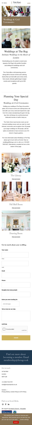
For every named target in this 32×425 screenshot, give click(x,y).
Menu (5, 3)
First (3, 258)
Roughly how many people (9, 290)
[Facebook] (6, 404)
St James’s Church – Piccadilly (17, 409)
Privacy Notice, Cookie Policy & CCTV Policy (14, 392)
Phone (3, 280)
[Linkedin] (9, 404)
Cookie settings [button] (24, 419)
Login (28, 3)
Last (3, 267)
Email (3, 271)
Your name (5, 250)
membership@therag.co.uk (16, 360)
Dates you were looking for (9, 299)
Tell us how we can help (8, 309)
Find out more (16, 179)
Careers (4, 390)
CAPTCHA (4, 324)
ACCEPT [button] (16, 422)
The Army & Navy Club (16, 3)
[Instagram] (3, 404)
